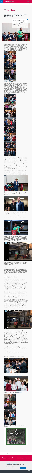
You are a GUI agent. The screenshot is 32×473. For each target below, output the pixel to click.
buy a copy (8, 425)
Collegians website (19, 392)
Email (13, 466)
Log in (29, 3)
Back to (3, 453)
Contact (3, 471)
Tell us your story (27, 457)
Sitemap (13, 470)
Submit (23, 468)
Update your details (20, 457)
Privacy (15, 470)
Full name (7, 466)
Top (6, 453)
